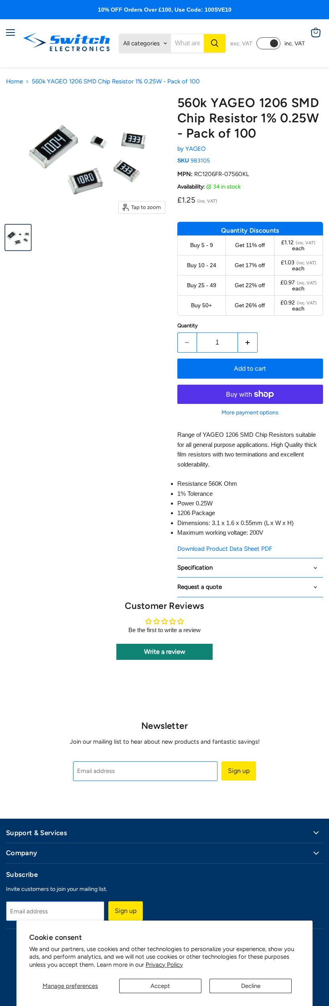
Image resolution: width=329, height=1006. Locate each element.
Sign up (239, 771)
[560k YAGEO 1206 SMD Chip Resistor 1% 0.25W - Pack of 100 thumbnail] (18, 237)
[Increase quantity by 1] (248, 343)
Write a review (164, 651)
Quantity (187, 325)
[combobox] (187, 43)
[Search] (214, 43)
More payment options (249, 413)
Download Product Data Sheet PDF (224, 548)
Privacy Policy (164, 964)
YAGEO (195, 148)
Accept (160, 986)
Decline (250, 986)
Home (14, 81)
